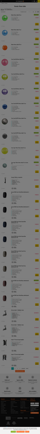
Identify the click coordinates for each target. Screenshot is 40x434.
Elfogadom (13, 431)
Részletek (27, 431)
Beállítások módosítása (20, 431)
